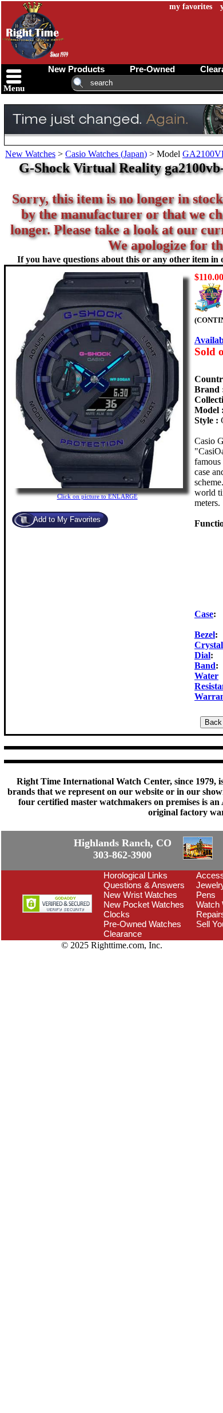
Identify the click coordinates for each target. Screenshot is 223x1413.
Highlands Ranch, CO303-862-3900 (43, 882)
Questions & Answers (144, 950)
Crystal (208, 645)
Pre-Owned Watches (142, 989)
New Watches (30, 154)
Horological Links (135, 940)
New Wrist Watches (140, 960)
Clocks (116, 979)
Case (203, 614)
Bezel (204, 634)
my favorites (190, 6)
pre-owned (152, 69)
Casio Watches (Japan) (106, 154)
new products (76, 69)
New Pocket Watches (143, 970)
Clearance (122, 999)
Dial (202, 655)
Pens (206, 960)
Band (205, 665)
